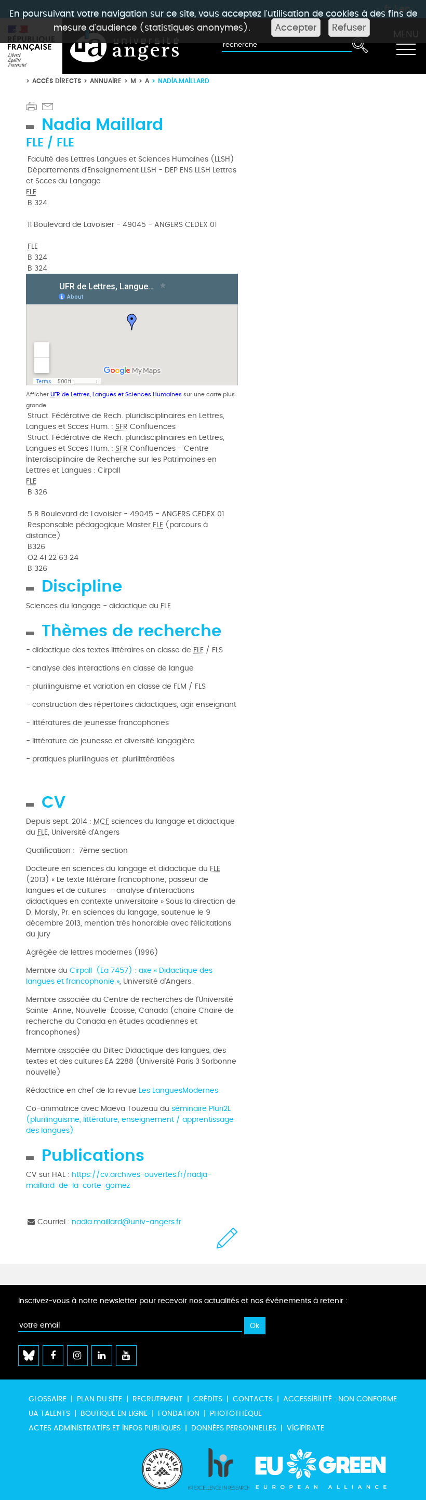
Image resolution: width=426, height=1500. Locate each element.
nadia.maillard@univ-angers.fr (126, 1221)
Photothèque (236, 1413)
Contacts (253, 1399)
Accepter (296, 27)
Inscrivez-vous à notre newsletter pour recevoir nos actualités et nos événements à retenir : (183, 1300)
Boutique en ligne (114, 1413)
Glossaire (47, 1399)
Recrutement (157, 1399)
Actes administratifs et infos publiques (105, 1428)
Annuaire (106, 80)
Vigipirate (305, 1428)
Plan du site (99, 1399)
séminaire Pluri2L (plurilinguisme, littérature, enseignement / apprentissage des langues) (130, 1119)
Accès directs (56, 80)
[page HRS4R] (218, 1469)
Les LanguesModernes (177, 1090)
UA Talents (49, 1413)
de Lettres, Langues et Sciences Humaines (116, 394)
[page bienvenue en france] (162, 1469)
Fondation (178, 1413)
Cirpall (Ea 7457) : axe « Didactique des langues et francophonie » (119, 976)
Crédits (207, 1399)
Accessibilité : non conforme (340, 1399)
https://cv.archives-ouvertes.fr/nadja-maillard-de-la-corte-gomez (118, 1180)
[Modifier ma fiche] (227, 1238)
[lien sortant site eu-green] (330, 1469)
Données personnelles (233, 1428)
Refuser (349, 27)
